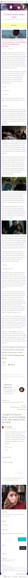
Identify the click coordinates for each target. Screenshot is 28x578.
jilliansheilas (10, 48)
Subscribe (22, 539)
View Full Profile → (6, 516)
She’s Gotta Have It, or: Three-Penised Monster (18, 407)
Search (3, 545)
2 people (10, 447)
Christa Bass (8, 427)
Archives (4, 565)
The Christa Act (5, 525)
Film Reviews (20, 40)
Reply (6, 449)
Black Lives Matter (9, 374)
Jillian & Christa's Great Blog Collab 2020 (11, 376)
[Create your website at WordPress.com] (14, 1)
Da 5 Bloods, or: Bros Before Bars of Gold (12, 401)
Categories (4, 558)
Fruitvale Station (19, 374)
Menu (15, 25)
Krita (23, 533)
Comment (19, 473)
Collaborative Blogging (9, 40)
